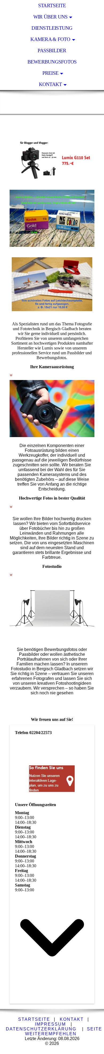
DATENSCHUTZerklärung (41, 1029)
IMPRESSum (50, 1024)
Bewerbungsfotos (52, 62)
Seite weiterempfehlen (63, 1031)
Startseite (52, 5)
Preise (50, 73)
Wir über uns (50, 17)
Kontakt (50, 84)
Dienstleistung (51, 28)
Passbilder (52, 50)
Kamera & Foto (50, 39)
